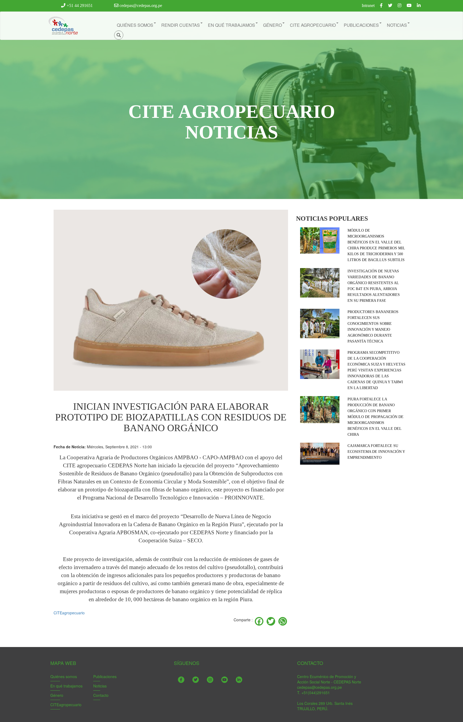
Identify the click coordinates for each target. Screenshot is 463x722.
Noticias (100, 686)
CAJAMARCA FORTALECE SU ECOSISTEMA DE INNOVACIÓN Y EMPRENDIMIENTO (376, 452)
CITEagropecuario (69, 612)
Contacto (101, 695)
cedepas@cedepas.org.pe (140, 5)
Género (56, 695)
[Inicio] (63, 26)
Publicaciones (105, 676)
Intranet (368, 5)
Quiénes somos (63, 676)
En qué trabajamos (66, 686)
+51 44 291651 (80, 5)
